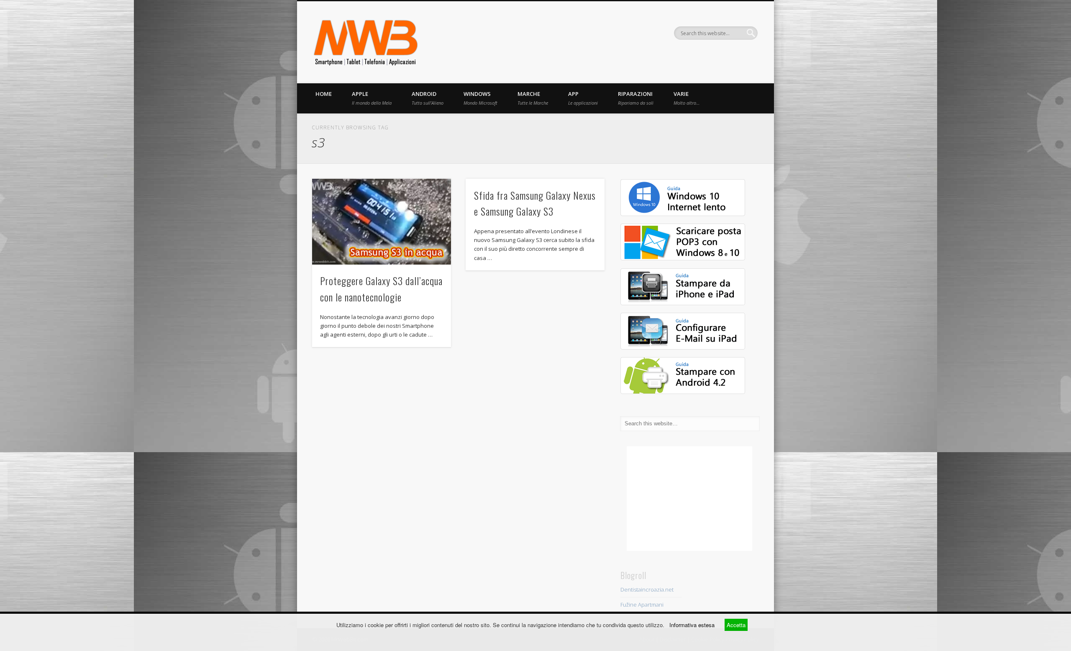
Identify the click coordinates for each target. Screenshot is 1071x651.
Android (427, 98)
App (583, 98)
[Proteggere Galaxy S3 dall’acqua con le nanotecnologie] (381, 222)
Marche (533, 98)
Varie (686, 98)
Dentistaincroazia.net (647, 589)
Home (323, 94)
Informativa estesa (692, 625)
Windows (480, 98)
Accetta (736, 625)
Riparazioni (635, 98)
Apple (372, 98)
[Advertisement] (689, 498)
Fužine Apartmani (642, 604)
